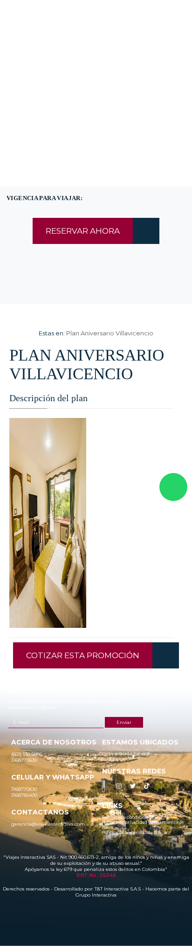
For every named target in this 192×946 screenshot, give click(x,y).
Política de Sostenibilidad (128, 832)
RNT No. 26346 (96, 875)
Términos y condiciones (127, 817)
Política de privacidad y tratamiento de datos (143, 825)
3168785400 (120, 48)
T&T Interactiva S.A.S (118, 889)
